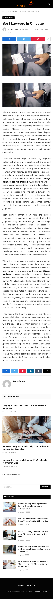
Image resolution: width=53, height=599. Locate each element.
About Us (31, 585)
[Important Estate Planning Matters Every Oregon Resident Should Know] (9, 521)
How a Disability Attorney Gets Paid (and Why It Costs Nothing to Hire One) (33, 534)
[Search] (49, 4)
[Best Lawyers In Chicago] (26, 60)
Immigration (8, 18)
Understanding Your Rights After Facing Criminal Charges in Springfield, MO (32, 506)
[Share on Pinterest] (38, 39)
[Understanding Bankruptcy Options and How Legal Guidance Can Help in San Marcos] (9, 549)
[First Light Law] (26, 4)
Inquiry (21, 585)
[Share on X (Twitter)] (24, 39)
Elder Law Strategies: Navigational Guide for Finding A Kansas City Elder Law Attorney (34, 563)
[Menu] (4, 4)
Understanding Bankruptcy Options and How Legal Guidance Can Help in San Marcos (34, 549)
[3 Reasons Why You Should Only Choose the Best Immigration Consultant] (26, 429)
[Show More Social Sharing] (48, 39)
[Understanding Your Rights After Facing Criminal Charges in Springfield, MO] (9, 507)
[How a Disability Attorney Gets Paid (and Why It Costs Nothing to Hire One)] (9, 535)
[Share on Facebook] (9, 39)
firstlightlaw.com (41, 591)
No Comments (42, 29)
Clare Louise (14, 29)
